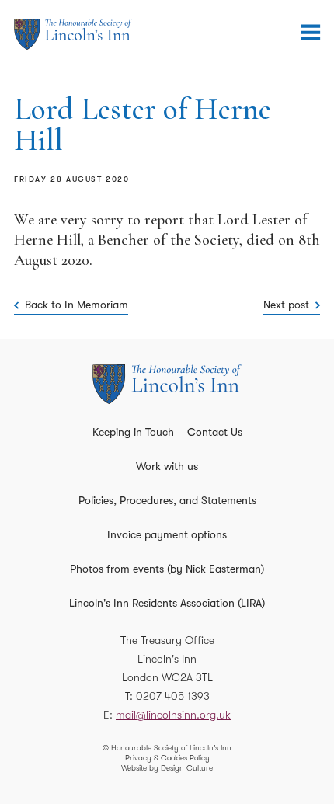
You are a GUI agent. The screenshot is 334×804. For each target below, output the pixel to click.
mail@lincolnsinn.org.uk (173, 714)
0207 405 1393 (173, 696)
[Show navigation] (310, 32)
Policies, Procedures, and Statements (167, 500)
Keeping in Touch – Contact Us (167, 432)
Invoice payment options (167, 534)
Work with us (167, 466)
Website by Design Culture (167, 768)
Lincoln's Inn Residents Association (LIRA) (167, 603)
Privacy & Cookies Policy (167, 758)
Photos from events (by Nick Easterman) (167, 568)
